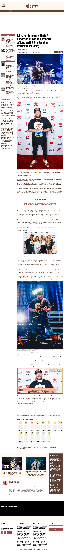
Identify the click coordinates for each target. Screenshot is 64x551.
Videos (7, 95)
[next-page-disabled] (62, 511)
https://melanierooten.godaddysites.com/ (15, 483)
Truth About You (50, 92)
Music (2, 149)
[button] (54, 11)
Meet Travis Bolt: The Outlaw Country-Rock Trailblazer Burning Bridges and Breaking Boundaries (10, 66)
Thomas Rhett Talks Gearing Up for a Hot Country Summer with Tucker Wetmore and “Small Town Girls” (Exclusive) (8, 113)
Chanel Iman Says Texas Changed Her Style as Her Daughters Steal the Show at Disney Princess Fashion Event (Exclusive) (10, 41)
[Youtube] (10, 532)
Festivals (3, 116)
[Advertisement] (32, 23)
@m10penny (54, 399)
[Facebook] (55, 52)
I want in (55, 529)
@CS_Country (29, 399)
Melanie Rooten (25, 52)
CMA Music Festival (9, 60)
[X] (57, 52)
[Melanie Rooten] (18, 52)
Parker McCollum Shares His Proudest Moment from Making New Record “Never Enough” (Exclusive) (12, 473)
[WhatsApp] (62, 52)
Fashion (7, 46)
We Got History (31, 86)
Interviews (8, 71)
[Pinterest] (59, 52)
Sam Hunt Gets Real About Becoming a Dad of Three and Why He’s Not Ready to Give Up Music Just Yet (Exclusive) (8, 105)
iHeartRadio (46, 447)
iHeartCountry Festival (38, 447)
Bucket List (57, 92)
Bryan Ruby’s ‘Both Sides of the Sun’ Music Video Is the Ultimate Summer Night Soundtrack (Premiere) (10, 90)
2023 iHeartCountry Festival (26, 447)
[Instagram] (5, 532)
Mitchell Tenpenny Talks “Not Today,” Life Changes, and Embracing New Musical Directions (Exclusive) (7, 139)
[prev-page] (2, 511)
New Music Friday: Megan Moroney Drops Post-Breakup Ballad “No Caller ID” (7, 147)
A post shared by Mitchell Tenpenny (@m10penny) (40, 204)
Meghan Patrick (53, 447)
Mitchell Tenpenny (21, 448)
